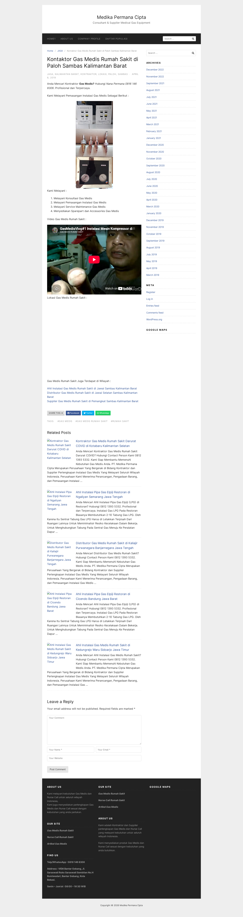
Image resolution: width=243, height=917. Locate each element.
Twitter (89, 413)
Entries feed (152, 305)
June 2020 (152, 186)
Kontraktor (89, 74)
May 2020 (151, 192)
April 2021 (151, 117)
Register (150, 292)
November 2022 (155, 76)
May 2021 (151, 110)
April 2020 (151, 199)
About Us (67, 38)
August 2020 (153, 172)
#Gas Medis (65, 421)
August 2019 (153, 247)
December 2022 (155, 69)
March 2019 (152, 274)
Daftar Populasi (116, 38)
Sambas (123, 74)
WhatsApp (104, 413)
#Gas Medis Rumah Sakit (92, 421)
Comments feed (154, 312)
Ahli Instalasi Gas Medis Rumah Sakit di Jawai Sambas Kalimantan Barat (92, 388)
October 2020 (154, 158)
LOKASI (102, 74)
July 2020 (151, 179)
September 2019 (155, 240)
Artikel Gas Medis (57, 843)
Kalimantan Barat (67, 74)
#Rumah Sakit (120, 421)
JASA (60, 50)
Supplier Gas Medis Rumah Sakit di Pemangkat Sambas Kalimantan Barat (92, 401)
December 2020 (155, 144)
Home (50, 50)
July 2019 (151, 254)
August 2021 (153, 90)
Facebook (74, 413)
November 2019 (155, 227)
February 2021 (154, 131)
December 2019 (155, 220)
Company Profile (89, 38)
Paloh (112, 74)
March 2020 (152, 206)
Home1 (51, 38)
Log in (149, 298)
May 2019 (151, 261)
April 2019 (151, 268)
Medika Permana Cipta (121, 17)
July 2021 (151, 97)
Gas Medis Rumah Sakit (60, 830)
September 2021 (155, 83)
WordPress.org (154, 319)
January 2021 (153, 138)
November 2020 (155, 151)
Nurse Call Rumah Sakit (60, 837)
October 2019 (153, 233)
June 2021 (152, 103)
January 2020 (153, 213)
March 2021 (152, 124)
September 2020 (155, 165)
